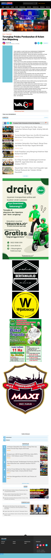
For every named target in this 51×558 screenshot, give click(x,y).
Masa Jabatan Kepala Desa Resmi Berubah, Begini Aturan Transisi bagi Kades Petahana (15, 494)
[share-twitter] (38, 43)
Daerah (12, 7)
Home (3, 7)
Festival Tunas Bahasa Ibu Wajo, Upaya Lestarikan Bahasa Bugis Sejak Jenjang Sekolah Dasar (31, 129)
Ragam (14, 543)
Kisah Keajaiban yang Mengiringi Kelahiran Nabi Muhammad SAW (31, 153)
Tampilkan (46, 117)
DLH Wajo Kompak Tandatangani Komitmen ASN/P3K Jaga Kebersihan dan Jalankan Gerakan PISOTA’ (30, 162)
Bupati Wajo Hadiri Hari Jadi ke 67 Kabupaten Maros (15, 511)
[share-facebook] (36, 43)
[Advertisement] (25, 423)
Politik (2, 543)
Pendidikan (42, 7)
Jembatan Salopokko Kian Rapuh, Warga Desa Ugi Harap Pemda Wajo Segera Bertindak (31, 144)
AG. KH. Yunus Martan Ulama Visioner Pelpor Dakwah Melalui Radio (16, 514)
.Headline (7, 7)
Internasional (22, 7)
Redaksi (42, 550)
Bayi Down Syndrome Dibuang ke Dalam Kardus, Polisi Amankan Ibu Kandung (16, 498)
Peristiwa (48, 7)
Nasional (8, 440)
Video (25, 543)
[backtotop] (25, 536)
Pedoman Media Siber (41, 551)
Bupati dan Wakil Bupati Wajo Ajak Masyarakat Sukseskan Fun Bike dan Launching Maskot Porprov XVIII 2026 (15, 507)
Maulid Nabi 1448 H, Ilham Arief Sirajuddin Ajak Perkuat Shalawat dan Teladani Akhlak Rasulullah (31, 170)
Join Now (38, 550)
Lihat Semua (25, 176)
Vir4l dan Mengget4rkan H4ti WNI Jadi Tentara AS (21, 476)
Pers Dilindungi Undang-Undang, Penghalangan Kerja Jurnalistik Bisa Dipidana (16, 491)
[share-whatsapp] (41, 43)
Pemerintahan (36, 7)
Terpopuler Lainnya (25, 483)
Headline (3, 541)
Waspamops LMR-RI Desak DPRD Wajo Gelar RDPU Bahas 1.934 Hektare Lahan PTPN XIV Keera (22, 455)
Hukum (16, 7)
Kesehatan (29, 7)
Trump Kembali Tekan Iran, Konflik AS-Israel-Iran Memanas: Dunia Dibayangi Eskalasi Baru (31, 136)
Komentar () (46, 43)
